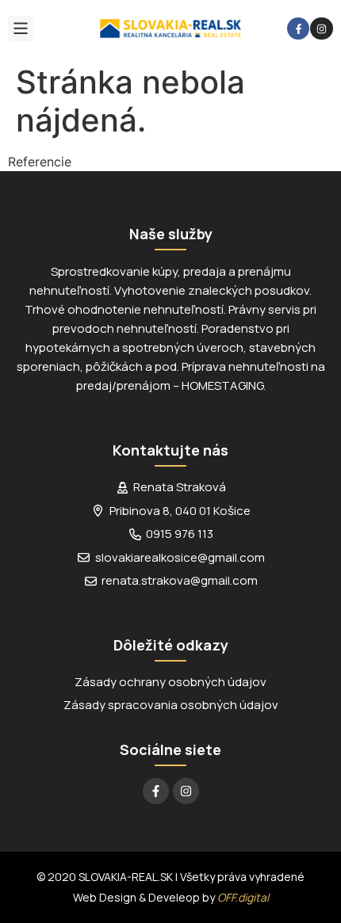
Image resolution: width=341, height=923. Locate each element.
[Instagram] (321, 28)
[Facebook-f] (298, 28)
